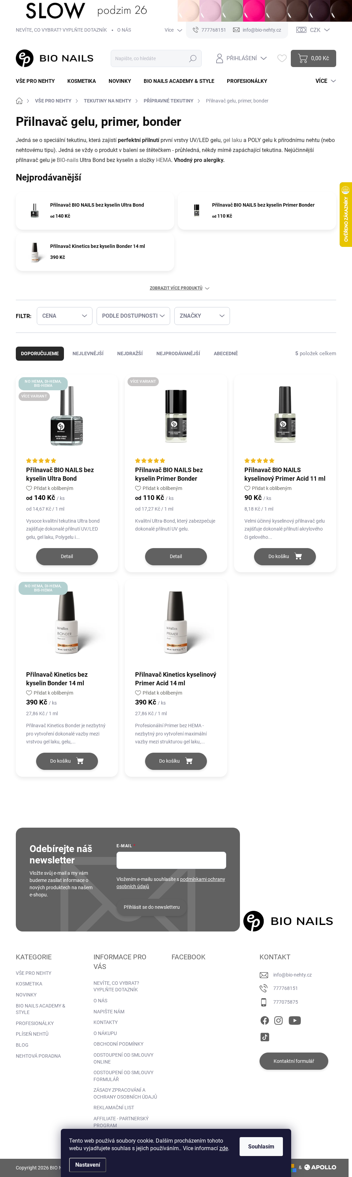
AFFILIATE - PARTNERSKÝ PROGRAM (121, 1122)
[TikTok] (265, 1036)
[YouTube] (294, 1019)
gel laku (232, 140)
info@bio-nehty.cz (292, 975)
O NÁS (124, 30)
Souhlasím (261, 1146)
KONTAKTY (106, 1022)
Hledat (193, 58)
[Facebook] (265, 1019)
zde (223, 1148)
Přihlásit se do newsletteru (152, 907)
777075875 (285, 1002)
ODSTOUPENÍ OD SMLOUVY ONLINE (123, 1058)
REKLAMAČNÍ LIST (114, 1107)
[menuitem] (38, 81)
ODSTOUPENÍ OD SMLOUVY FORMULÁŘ (123, 1076)
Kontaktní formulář (294, 1061)
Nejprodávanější (178, 353)
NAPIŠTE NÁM (109, 1011)
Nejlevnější (88, 353)
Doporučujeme (40, 353)
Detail (67, 556)
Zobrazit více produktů (176, 288)
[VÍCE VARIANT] (176, 420)
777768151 (285, 988)
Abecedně (226, 353)
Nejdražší (130, 353)
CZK (315, 30)
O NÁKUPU (105, 1033)
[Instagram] (278, 1019)
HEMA (163, 160)
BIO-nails (67, 160)
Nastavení (87, 1165)
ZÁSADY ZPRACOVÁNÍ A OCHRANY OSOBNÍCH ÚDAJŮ (125, 1093)
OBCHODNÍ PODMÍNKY (118, 1044)
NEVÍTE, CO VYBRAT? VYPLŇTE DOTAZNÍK (61, 30)
